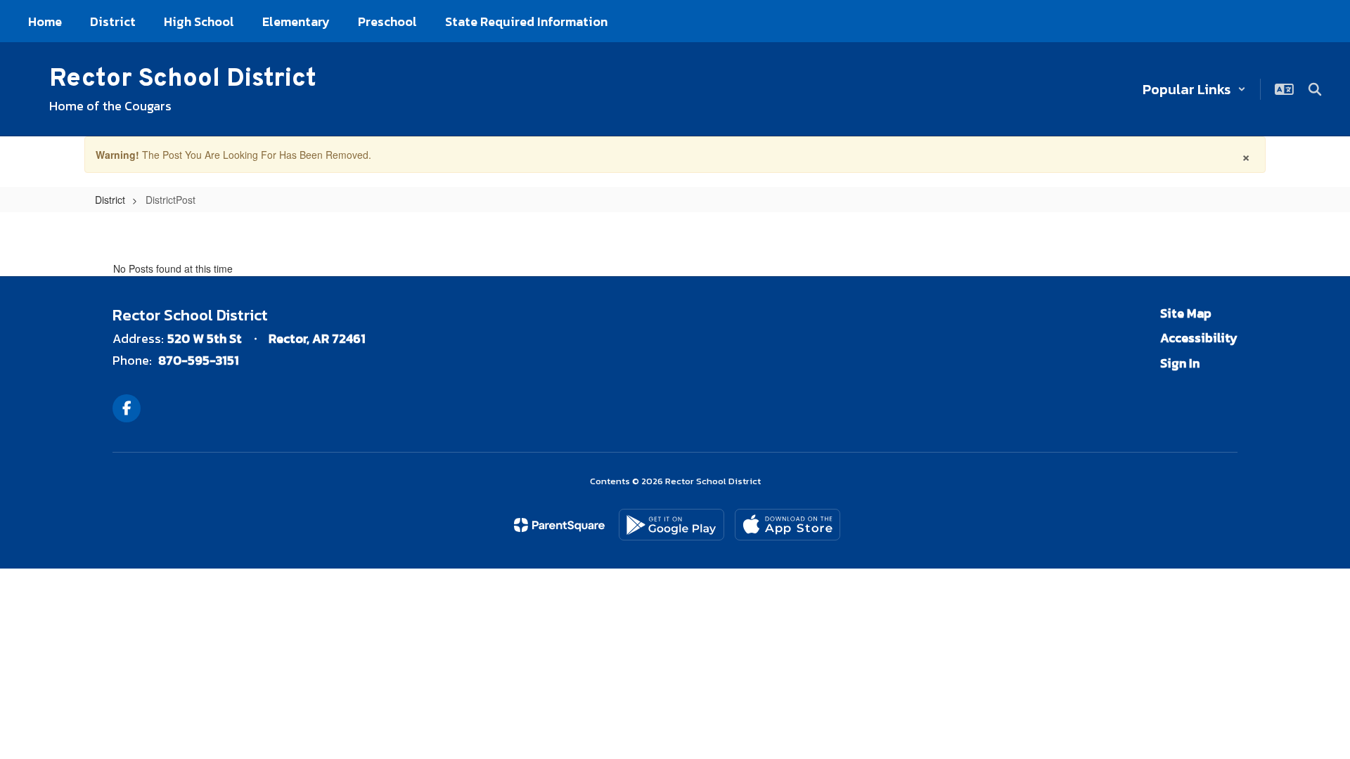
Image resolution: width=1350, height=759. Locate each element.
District (110, 200)
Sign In (1180, 362)
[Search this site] (1315, 89)
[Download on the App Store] (787, 524)
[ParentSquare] (559, 525)
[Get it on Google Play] (671, 524)
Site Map (1185, 313)
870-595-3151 (198, 360)
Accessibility (1199, 337)
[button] (1194, 89)
